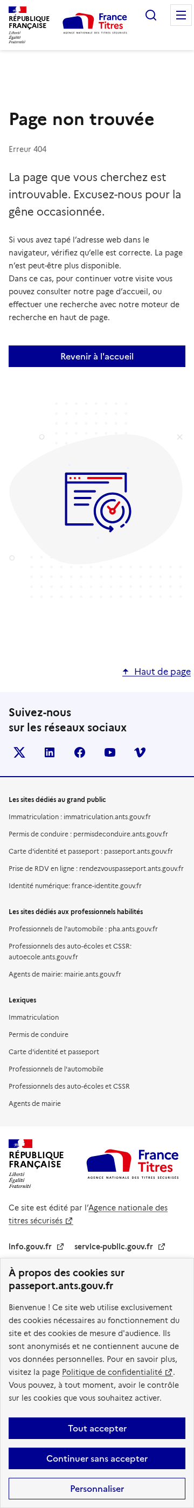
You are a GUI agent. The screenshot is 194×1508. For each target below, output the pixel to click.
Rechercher (151, 15)
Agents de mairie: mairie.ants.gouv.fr (65, 974)
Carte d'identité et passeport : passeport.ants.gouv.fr (91, 851)
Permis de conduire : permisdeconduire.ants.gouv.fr (88, 834)
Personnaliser (97, 1488)
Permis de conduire (38, 1034)
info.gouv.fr (30, 1246)
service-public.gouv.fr (113, 1246)
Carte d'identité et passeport (54, 1052)
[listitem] (19, 752)
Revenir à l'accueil (97, 356)
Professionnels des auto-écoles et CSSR (69, 1086)
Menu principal (181, 15)
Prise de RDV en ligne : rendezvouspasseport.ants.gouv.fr (96, 868)
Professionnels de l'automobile (56, 1069)
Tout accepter (97, 1428)
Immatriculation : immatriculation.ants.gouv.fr (80, 817)
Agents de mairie (35, 1103)
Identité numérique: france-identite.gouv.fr (75, 886)
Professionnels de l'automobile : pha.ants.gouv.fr (83, 929)
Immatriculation (34, 1017)
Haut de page (162, 672)
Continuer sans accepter (97, 1458)
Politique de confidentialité (112, 1372)
